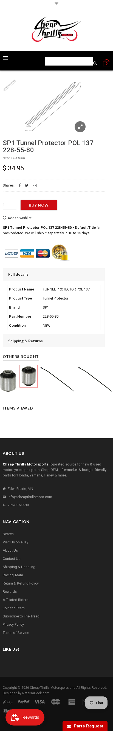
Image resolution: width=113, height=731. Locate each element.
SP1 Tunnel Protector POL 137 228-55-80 (48, 146)
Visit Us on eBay (15, 542)
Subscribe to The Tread (21, 616)
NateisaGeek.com (35, 693)
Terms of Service (16, 633)
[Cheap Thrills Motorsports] (56, 29)
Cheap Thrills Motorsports (49, 688)
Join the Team (14, 608)
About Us (10, 550)
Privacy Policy (13, 624)
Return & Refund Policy (21, 583)
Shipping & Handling (19, 567)
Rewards (10, 591)
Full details (18, 274)
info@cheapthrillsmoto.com (30, 497)
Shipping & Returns (25, 340)
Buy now (39, 205)
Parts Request (87, 726)
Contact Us (11, 559)
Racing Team (13, 575)
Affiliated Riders (15, 600)
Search (8, 534)
